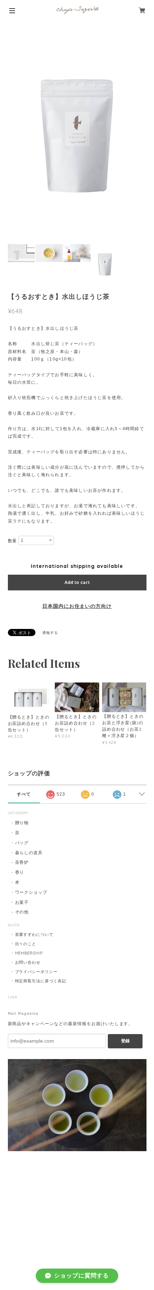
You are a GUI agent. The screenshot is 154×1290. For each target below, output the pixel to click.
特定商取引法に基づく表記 (41, 980)
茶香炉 (22, 862)
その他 (22, 911)
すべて (24, 794)
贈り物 (22, 822)
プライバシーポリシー (36, 971)
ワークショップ (31, 892)
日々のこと (26, 943)
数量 (12, 540)
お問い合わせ (28, 962)
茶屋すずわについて (34, 934)
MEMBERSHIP (29, 953)
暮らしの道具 (29, 852)
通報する (50, 632)
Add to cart (77, 582)
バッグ (22, 842)
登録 (125, 1040)
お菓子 (22, 902)
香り (19, 872)
